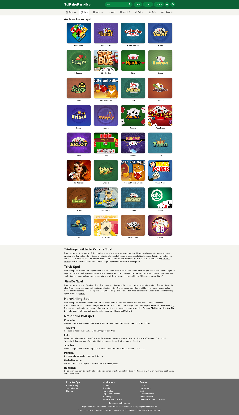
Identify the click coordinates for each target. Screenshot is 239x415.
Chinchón (130, 348)
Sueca (100, 356)
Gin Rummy (156, 308)
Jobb (142, 391)
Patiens (72, 12)
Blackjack (104, 291)
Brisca (103, 348)
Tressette (150, 338)
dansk (90, 407)
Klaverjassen (112, 363)
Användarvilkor (146, 396)
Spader (72, 276)
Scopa (139, 338)
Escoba (142, 348)
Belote (105, 323)
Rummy (146, 308)
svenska (153, 407)
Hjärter (159, 276)
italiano (115, 407)
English (85, 407)
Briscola (131, 338)
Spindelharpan (72, 388)
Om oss (143, 385)
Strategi (106, 385)
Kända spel (108, 396)
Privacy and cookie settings (119, 403)
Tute (123, 348)
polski (135, 407)
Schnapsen (101, 331)
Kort (86, 12)
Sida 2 (148, 4)
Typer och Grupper (111, 394)
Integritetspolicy (147, 394)
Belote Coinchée (127, 323)
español (103, 407)
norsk (130, 407)
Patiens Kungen (73, 385)
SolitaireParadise (77, 4)
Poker (82, 293)
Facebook (144, 399)
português (141, 407)
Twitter (153, 399)
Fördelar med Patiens (112, 399)
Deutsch (96, 407)
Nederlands (123, 407)
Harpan (69, 391)
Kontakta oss (145, 388)
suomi (148, 407)
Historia (106, 388)
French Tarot (144, 323)
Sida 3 (159, 4)
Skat (94, 331)
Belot (66, 371)
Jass (113, 331)
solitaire (109, 253)
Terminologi (108, 391)
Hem (138, 4)
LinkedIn (161, 399)
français (109, 407)
